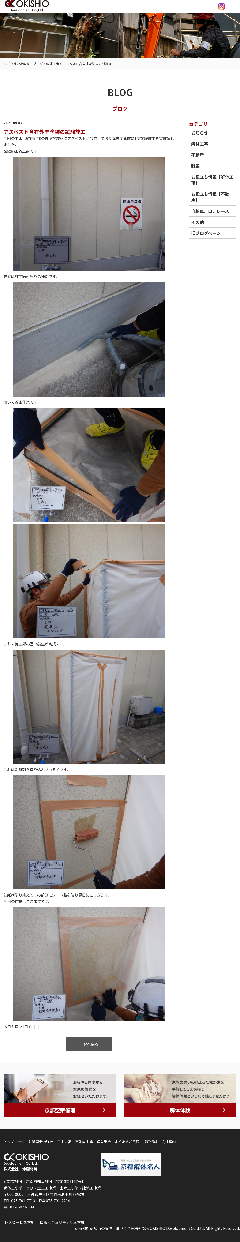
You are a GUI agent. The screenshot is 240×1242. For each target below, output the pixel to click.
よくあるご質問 (127, 1141)
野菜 (195, 166)
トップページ (14, 1141)
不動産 (197, 155)
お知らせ (199, 133)
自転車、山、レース (210, 211)
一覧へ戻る (89, 1044)
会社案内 (168, 1141)
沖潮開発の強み (41, 1141)
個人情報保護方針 (20, 1222)
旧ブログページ (206, 233)
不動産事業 (84, 1141)
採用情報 (150, 1141)
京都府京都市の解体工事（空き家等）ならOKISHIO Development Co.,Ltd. (142, 1228)
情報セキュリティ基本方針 (62, 1222)
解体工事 (199, 144)
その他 (197, 222)
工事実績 (64, 1141)
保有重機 (104, 1141)
